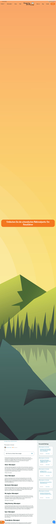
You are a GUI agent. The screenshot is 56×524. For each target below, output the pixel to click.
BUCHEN (52, 3)
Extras (16, 3)
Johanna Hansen (9, 447)
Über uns (38, 3)
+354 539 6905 (4, 1)
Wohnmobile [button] (9, 3)
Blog (43, 3)
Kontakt (47, 3)
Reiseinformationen (14, 441)
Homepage (6, 441)
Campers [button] (2, 3)
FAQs (20, 3)
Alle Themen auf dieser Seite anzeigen (14, 453)
